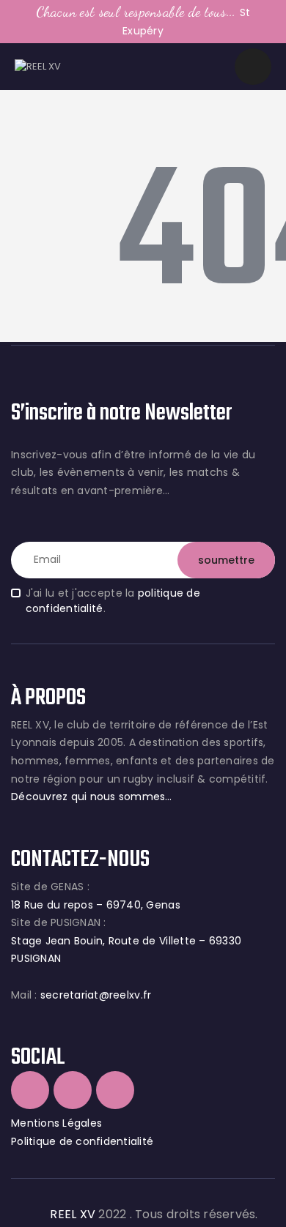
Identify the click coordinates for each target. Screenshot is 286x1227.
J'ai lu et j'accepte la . (113, 601)
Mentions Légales (56, 1123)
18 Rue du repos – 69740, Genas (95, 905)
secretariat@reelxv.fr (94, 995)
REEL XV (72, 1214)
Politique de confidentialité (82, 1141)
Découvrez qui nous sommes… (91, 796)
